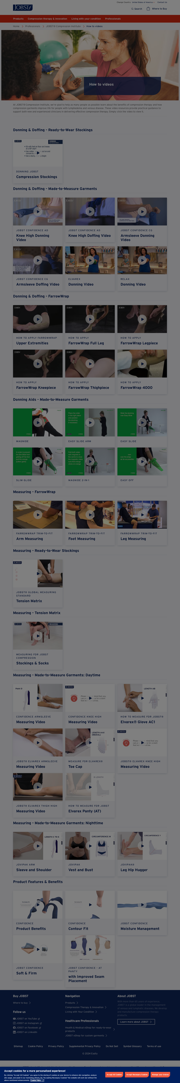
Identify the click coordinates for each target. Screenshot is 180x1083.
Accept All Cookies (114, 1075)
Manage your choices (160, 1075)
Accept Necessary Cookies (136, 1075)
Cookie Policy (36, 1080)
